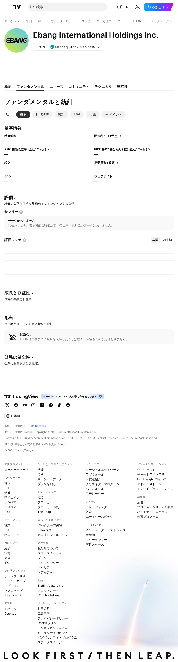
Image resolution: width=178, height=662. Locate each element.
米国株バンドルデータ (53, 535)
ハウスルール (95, 489)
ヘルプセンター (48, 562)
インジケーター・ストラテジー (107, 530)
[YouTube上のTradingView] (25, 405)
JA (126, 7)
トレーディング (96, 507)
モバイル (10, 608)
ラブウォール (95, 474)
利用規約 (44, 608)
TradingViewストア (51, 585)
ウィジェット (146, 469)
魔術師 (90, 535)
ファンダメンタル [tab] (30, 86)
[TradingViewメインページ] (21, 396)
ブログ (42, 558)
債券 (7, 492)
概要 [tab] (7, 86)
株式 (7, 483)
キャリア (44, 567)
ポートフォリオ (15, 576)
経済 (7, 548)
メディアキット (48, 572)
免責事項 (44, 613)
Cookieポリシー (48, 623)
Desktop (10, 613)
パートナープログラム (152, 512)
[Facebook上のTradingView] (16, 405)
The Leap (44, 512)
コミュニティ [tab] (79, 86)
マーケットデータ (50, 479)
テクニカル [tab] (103, 86)
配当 (7, 558)
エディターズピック (99, 516)
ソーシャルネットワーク (102, 469)
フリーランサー (96, 539)
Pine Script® (13, 595)
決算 (7, 553)
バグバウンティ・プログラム (57, 637)
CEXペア (10, 502)
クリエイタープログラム (102, 484)
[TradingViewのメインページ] (17, 7)
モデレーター (95, 493)
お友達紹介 (93, 479)
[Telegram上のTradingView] (51, 405)
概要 (41, 497)
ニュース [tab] (56, 86)
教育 (89, 512)
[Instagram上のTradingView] (33, 405)
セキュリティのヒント (53, 632)
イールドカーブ (15, 581)
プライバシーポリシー (53, 618)
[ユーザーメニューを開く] (137, 7)
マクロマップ (13, 590)
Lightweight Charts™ (151, 479)
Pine (7, 512)
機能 (41, 469)
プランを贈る (47, 484)
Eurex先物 (45, 530)
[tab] (23, 114)
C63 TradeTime (48, 595)
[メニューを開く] (6, 7)
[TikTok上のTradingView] (59, 405)
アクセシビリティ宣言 (53, 628)
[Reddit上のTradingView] (68, 405)
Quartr (61, 444)
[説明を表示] (21, 212)
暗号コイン (12, 497)
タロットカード (48, 590)
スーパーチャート (16, 469)
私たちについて (48, 548)
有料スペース (95, 544)
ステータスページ (50, 642)
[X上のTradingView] (7, 405)
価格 (41, 474)
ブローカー (45, 502)
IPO (7, 562)
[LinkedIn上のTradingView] (42, 405)
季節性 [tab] (122, 86)
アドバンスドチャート (152, 484)
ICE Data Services (35, 425)
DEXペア (10, 507)
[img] (94, 47)
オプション (12, 585)
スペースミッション (51, 553)
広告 (140, 502)
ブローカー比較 (48, 507)
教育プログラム (147, 516)
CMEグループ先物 (50, 525)
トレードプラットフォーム (155, 489)
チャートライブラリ (151, 474)
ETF (7, 488)
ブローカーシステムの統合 (155, 507)
